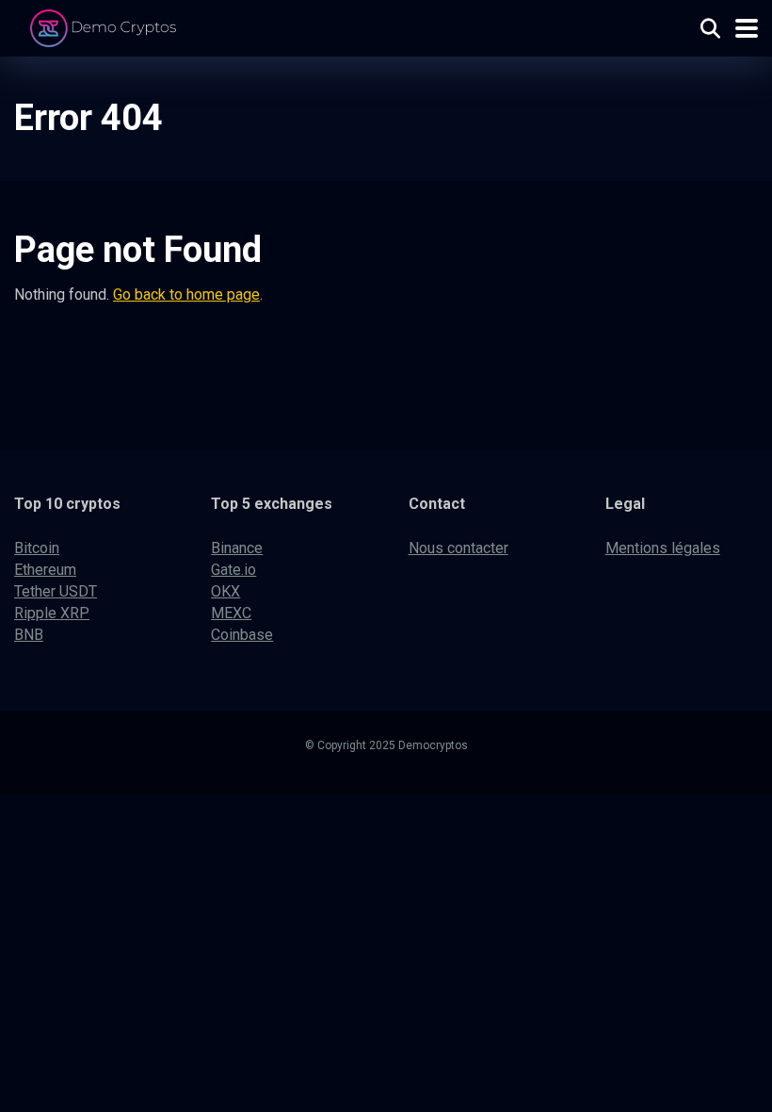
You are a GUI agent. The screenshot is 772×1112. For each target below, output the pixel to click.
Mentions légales (662, 548)
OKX (225, 591)
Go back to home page (186, 294)
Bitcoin (36, 548)
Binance (237, 548)
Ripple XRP (51, 613)
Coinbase (242, 635)
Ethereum (45, 570)
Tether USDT (55, 591)
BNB (28, 635)
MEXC (231, 613)
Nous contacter (458, 548)
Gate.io (233, 570)
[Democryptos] (106, 26)
